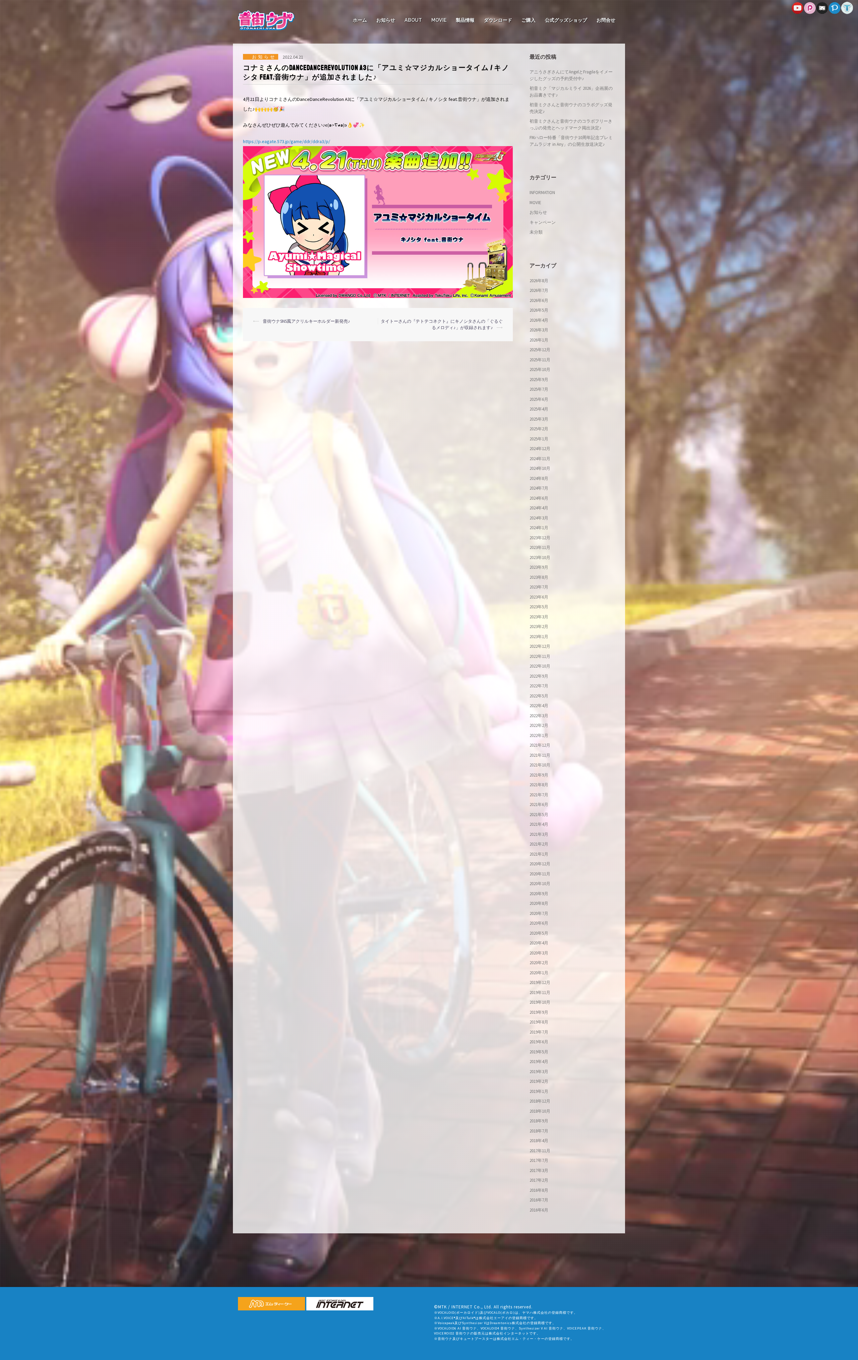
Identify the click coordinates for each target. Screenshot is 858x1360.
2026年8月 (539, 281)
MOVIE (438, 20)
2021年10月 (540, 765)
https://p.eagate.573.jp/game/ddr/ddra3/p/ (286, 141)
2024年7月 (539, 488)
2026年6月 (539, 300)
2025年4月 (539, 409)
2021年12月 (540, 745)
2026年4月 (539, 320)
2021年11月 (540, 755)
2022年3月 (539, 716)
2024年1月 (539, 528)
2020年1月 (539, 973)
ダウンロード (498, 20)
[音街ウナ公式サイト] (266, 19)
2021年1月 (539, 854)
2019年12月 (540, 982)
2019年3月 (539, 1071)
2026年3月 (539, 330)
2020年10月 (540, 883)
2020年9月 (539, 894)
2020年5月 (539, 933)
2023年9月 (539, 567)
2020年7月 (539, 913)
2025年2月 (539, 429)
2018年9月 (539, 1121)
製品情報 (465, 20)
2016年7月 (539, 1200)
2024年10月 (540, 468)
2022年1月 (539, 735)
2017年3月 (539, 1170)
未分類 (536, 232)
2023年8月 (539, 577)
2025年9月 (539, 379)
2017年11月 (540, 1151)
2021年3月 (539, 834)
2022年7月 (539, 686)
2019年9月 (539, 1012)
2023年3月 (539, 617)
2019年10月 (540, 1002)
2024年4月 (539, 508)
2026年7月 (539, 290)
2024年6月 (539, 498)
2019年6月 (539, 1042)
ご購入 (529, 20)
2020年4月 (539, 943)
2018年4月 (539, 1140)
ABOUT (413, 20)
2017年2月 (539, 1180)
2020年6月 (539, 923)
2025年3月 (539, 419)
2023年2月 (539, 626)
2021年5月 (539, 814)
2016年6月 (539, 1210)
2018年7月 (539, 1131)
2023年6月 (539, 597)
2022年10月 (540, 666)
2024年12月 (540, 448)
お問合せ (606, 20)
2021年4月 (539, 824)
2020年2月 (539, 963)
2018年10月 (540, 1111)
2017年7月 (539, 1160)
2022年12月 (540, 646)
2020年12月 (540, 864)
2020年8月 (539, 903)
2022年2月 (539, 725)
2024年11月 (540, 458)
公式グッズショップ (566, 20)
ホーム (360, 20)
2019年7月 (539, 1032)
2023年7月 (539, 587)
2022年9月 (539, 676)
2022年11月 (540, 656)
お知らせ (385, 20)
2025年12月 (540, 350)
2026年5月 (539, 310)
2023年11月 (540, 547)
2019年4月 (539, 1061)
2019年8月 (539, 1022)
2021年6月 (539, 804)
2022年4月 (539, 705)
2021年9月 (539, 775)
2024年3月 (539, 518)
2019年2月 (539, 1081)
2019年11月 (540, 992)
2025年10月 (540, 369)
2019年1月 (539, 1091)
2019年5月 (539, 1052)
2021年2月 (539, 844)
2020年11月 (540, 874)
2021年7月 (539, 795)
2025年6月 (539, 399)
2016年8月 (539, 1190)
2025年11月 (540, 360)
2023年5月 (539, 607)
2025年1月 (539, 439)
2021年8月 (539, 785)
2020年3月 (539, 953)
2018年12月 (540, 1101)
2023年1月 (539, 636)
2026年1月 (539, 340)
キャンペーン (543, 222)
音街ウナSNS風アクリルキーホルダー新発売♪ (306, 321)
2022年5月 (539, 696)
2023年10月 (540, 557)
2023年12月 (540, 538)
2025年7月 (539, 389)
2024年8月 (539, 478)
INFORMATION (542, 192)
